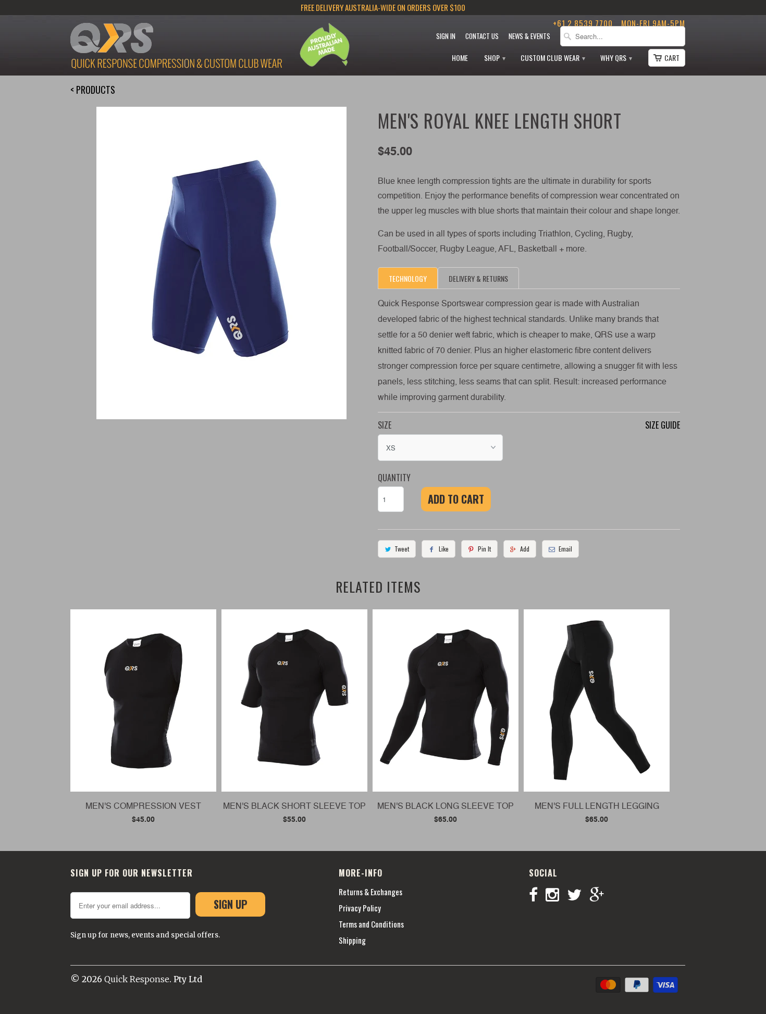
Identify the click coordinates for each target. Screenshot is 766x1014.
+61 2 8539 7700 (583, 23)
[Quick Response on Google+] (600, 895)
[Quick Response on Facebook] (537, 895)
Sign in (445, 36)
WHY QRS (615, 58)
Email (565, 548)
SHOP (494, 58)
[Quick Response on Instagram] (556, 895)
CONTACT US (482, 36)
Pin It (484, 548)
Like (444, 548)
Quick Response (136, 979)
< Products (92, 89)
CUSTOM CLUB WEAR (552, 58)
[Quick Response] (176, 47)
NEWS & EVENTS (529, 36)
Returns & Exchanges (370, 891)
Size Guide (662, 425)
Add (524, 548)
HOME (460, 58)
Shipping (352, 940)
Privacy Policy (360, 907)
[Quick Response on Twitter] (578, 895)
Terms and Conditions (371, 924)
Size (384, 425)
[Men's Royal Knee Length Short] (221, 263)
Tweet (401, 548)
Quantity (394, 477)
